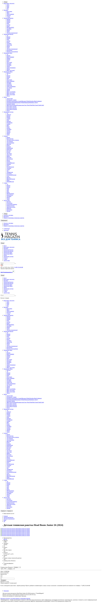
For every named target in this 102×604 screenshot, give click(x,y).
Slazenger (9, 63)
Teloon (8, 66)
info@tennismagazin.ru (7, 272)
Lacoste (8, 24)
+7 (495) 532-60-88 (18, 267)
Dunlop (8, 22)
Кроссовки (9, 11)
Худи (8, 176)
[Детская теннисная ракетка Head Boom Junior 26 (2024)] (15, 528)
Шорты (8, 177)
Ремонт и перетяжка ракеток (23, 598)
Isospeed (9, 121)
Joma (8, 7)
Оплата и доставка (8, 215)
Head (8, 6)
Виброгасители (10, 205)
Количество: (4, 574)
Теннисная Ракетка (8, 18)
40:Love (9, 73)
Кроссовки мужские (12, 109)
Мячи (8, 12)
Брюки (8, 137)
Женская (9, 144)
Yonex (8, 31)
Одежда (6, 136)
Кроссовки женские (12, 108)
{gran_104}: (4, 568)
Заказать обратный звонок (7, 268)
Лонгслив (9, 154)
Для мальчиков (10, 142)
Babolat (8, 19)
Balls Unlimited (10, 57)
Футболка (9, 173)
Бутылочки (9, 203)
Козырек (9, 146)
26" (4, 521)
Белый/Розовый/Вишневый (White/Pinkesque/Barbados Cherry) (22, 102)
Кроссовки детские (11, 106)
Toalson (8, 130)
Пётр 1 (8, 95)
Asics (8, 4)
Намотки (9, 208)
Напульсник (10, 158)
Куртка (8, 152)
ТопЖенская (10, 172)
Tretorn (8, 89)
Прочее (8, 211)
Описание (6, 590)
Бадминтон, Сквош (11, 99)
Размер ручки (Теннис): (7, 567)
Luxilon (8, 124)
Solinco (8, 128)
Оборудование (10, 14)
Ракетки (9, 15)
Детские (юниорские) (12, 32)
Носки (8, 160)
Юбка (8, 180)
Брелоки (9, 201)
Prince (8, 26)
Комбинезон (10, 148)
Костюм (9, 150)
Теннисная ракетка (8, 34)
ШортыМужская (11, 179)
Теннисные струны (8, 112)
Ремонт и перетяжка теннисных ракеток (14, 217)
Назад (5, 2)
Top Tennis (9, 87)
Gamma (8, 118)
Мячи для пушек (11, 94)
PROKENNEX (10, 27)
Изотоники (9, 50)
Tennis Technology (11, 67)
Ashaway (9, 114)
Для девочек (10, 141)
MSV (8, 125)
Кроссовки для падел (9, 3)
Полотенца (9, 209)
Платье (8, 161)
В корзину (3, 580)
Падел (8, 110)
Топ (8, 171)
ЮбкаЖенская (10, 181)
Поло (8, 165)
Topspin (8, 132)
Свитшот (9, 168)
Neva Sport (9, 62)
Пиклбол (6, 10)
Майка (8, 156)
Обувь (5, 97)
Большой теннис (11, 104)
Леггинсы (9, 153)
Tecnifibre (9, 28)
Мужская (9, 157)
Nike (8, 191)
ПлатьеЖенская (10, 162)
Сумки (8, 16)
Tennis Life (9, 45)
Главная (6, 516)
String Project (10, 195)
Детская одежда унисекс (13, 140)
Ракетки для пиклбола (12, 51)
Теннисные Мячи (8, 71)
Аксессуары (10, 98)
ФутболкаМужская (11, 175)
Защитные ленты (11, 207)
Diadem (8, 20)
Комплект (9, 149)
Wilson (8, 30)
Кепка (8, 145)
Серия (8, 169)
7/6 (7, 35)
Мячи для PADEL (11, 91)
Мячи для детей (11, 70)
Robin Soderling (10, 81)
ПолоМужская (10, 166)
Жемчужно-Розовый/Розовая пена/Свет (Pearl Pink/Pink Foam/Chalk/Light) (25, 105)
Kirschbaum (9, 122)
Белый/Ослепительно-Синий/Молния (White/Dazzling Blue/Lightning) (24, 101)
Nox (8, 8)
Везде (5, 245)
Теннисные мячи (8, 53)
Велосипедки (10, 138)
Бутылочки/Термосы (12, 204)
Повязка (9, 164)
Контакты (6, 216)
